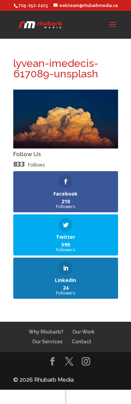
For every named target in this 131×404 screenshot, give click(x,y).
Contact (81, 341)
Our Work (83, 332)
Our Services (47, 341)
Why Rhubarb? (46, 332)
